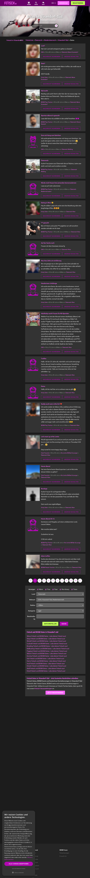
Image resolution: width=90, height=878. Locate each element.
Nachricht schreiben (51, 56)
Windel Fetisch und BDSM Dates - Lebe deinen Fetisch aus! (46, 641)
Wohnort (32, 600)
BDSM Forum (64, 850)
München (35, 859)
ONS (42, 52)
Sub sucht (44, 91)
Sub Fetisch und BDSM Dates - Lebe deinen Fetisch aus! (45, 658)
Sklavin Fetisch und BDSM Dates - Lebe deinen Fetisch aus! (46, 653)
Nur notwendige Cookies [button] (18, 868)
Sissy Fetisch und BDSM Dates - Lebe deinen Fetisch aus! (46, 639)
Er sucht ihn (63, 856)
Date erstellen (50, 624)
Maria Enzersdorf (73, 52)
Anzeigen (32, 589)
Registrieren (78, 3)
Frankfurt (35, 862)
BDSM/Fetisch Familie (47, 567)
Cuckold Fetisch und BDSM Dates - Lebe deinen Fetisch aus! (47, 643)
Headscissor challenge (49, 283)
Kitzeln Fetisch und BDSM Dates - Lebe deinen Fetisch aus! (46, 666)
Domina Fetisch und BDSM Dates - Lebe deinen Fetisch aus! (47, 656)
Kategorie (31, 611)
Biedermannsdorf (46, 191)
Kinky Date (44, 77)
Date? (43, 63)
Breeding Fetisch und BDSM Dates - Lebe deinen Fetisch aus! (47, 646)
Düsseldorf (36, 865)
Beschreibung (31, 617)
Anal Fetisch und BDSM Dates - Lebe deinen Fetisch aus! (46, 663)
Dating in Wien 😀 (47, 203)
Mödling (70, 149)
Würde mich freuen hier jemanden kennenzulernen (58, 183)
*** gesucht (45, 223)
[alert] (18, 843)
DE (53, 3)
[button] (18, 872)
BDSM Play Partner (46, 102)
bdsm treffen (45, 556)
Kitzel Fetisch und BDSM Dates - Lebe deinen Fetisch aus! (46, 671)
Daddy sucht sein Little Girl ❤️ (51, 404)
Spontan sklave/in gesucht (50, 115)
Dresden (35, 875)
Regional (35, 850)
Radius (32, 605)
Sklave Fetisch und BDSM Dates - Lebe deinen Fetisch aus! (46, 636)
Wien (73, 211)
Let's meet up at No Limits (50, 436)
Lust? (43, 46)
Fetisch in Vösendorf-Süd (15, 40)
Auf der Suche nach (47, 243)
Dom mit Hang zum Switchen (51, 135)
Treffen (43, 358)
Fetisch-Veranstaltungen (43, 688)
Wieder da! (63, 3)
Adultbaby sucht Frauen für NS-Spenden (55, 313)
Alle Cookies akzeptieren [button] (19, 864)
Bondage (44, 489)
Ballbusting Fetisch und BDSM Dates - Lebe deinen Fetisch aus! (48, 648)
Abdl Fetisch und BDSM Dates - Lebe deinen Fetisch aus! (46, 668)
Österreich (65, 52)
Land (33, 594)
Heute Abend (45, 466)
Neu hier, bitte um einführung (51, 261)
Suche (64, 624)
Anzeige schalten (71, 56)
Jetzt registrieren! (55, 693)
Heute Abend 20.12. (48, 519)
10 (75, 580)
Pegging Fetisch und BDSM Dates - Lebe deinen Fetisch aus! (47, 651)
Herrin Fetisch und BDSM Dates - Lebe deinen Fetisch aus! (46, 661)
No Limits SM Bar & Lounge (69, 453)
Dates (43, 386)
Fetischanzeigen (64, 853)
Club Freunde (45, 453)
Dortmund (36, 869)
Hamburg (35, 856)
